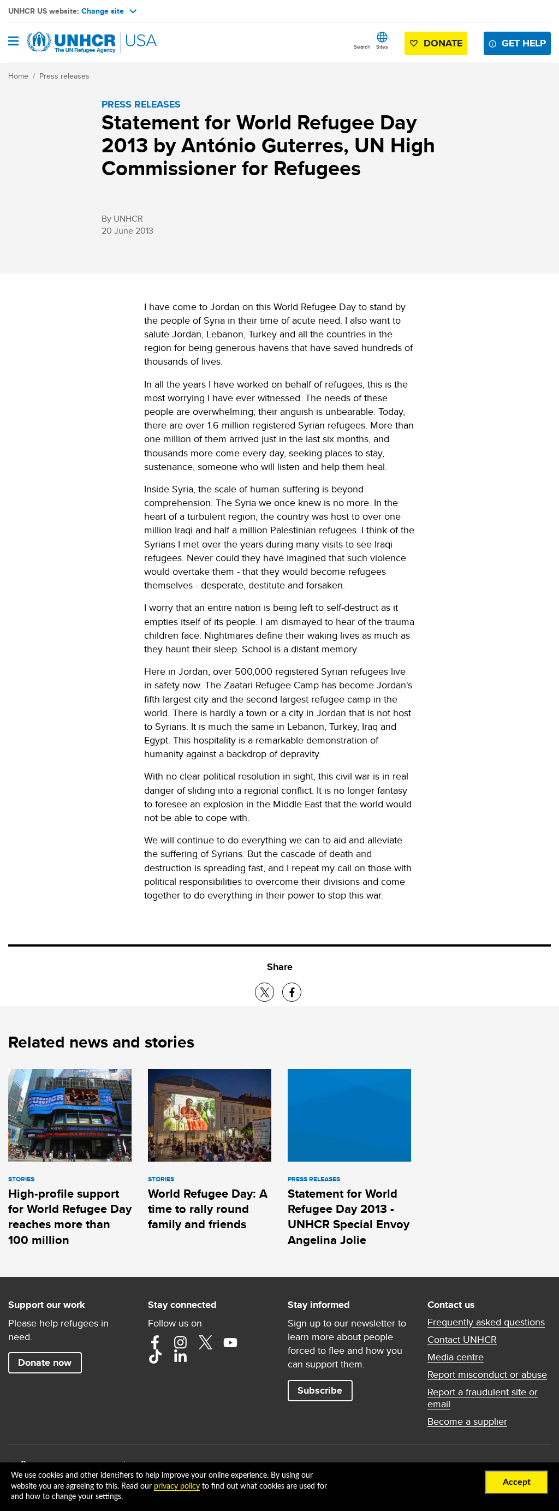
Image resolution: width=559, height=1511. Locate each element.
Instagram (180, 1342)
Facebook (155, 1342)
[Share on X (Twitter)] (264, 992)
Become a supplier (467, 1421)
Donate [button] (443, 43)
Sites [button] (382, 46)
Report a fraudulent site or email (482, 1398)
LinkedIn (180, 1356)
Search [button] (362, 46)
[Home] (64, 42)
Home (18, 75)
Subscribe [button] (320, 1390)
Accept (517, 1482)
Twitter (205, 1342)
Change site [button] (102, 10)
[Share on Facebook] (291, 992)
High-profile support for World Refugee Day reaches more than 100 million (70, 1217)
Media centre (455, 1357)
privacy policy (177, 1486)
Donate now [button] (45, 1362)
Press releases (64, 75)
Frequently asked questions (486, 1322)
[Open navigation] (13, 42)
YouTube (230, 1342)
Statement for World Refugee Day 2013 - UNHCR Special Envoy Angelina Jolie (348, 1217)
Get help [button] (524, 43)
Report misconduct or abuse (487, 1375)
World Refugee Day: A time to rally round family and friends (207, 1209)
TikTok (155, 1356)
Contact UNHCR (462, 1340)
